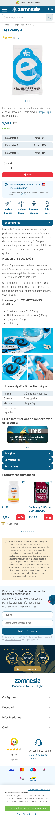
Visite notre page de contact (38, 756)
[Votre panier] (52, 9)
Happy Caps (44, 112)
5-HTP (5, 507)
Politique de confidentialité (40, 637)
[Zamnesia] (26, 9)
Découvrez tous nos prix (27, 669)
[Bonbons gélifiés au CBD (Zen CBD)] (41, 492)
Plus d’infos (22, 194)
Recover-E (31, 269)
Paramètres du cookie (27, 814)
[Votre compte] (48, 9)
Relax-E (12, 294)
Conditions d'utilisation (13, 640)
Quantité (8, 163)
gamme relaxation (35, 286)
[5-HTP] (13, 492)
